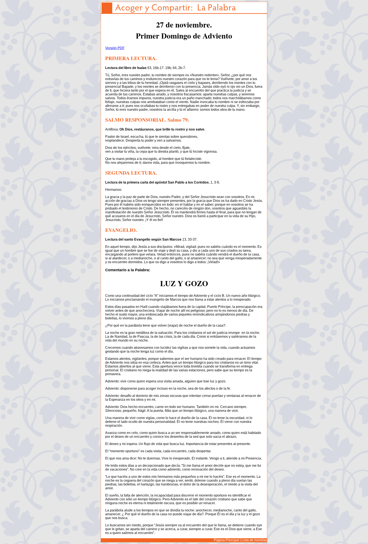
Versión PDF (115, 48)
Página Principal (226, 540)
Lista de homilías (254, 540)
